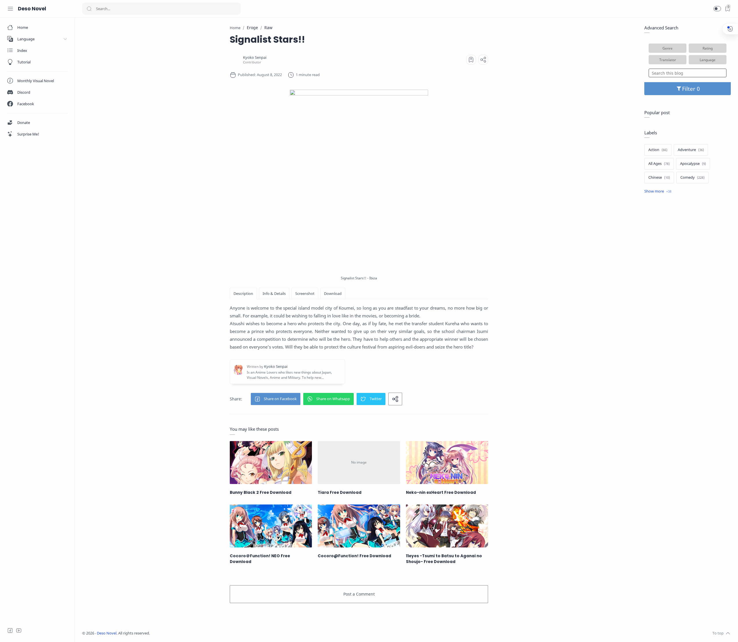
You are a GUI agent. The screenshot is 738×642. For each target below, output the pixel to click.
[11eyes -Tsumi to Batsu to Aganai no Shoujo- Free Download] (447, 525)
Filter (689, 89)
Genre (667, 48)
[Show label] (657, 191)
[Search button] (89, 9)
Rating (708, 48)
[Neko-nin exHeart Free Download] (447, 462)
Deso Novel (32, 8)
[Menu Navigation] (10, 8)
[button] (717, 8)
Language (708, 59)
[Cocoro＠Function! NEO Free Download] (271, 525)
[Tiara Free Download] (359, 462)
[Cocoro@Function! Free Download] (359, 525)
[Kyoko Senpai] (254, 57)
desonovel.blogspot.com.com (203, 633)
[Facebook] (10, 630)
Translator (667, 59)
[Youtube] (19, 630)
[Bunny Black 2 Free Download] (271, 462)
